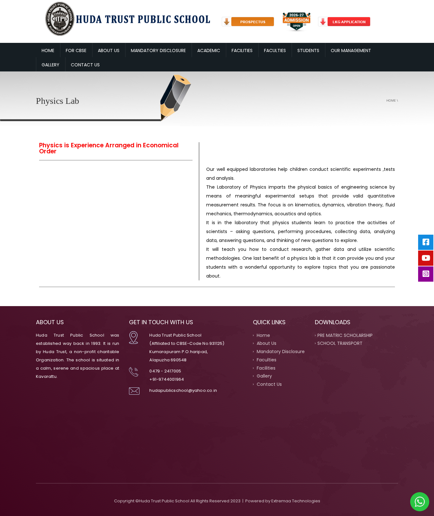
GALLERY (50, 65)
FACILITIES (242, 50)
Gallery (263, 376)
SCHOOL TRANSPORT (340, 343)
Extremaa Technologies (295, 501)
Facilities (265, 368)
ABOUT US (108, 50)
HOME (48, 50)
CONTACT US (85, 65)
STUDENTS (308, 50)
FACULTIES (275, 50)
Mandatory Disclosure (280, 351)
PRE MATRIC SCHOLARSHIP (345, 335)
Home (391, 100)
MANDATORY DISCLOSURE (158, 50)
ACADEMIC (208, 50)
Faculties (265, 359)
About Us (265, 343)
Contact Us (268, 384)
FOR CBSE (76, 50)
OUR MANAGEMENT (351, 50)
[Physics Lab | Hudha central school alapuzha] (126, 18)
